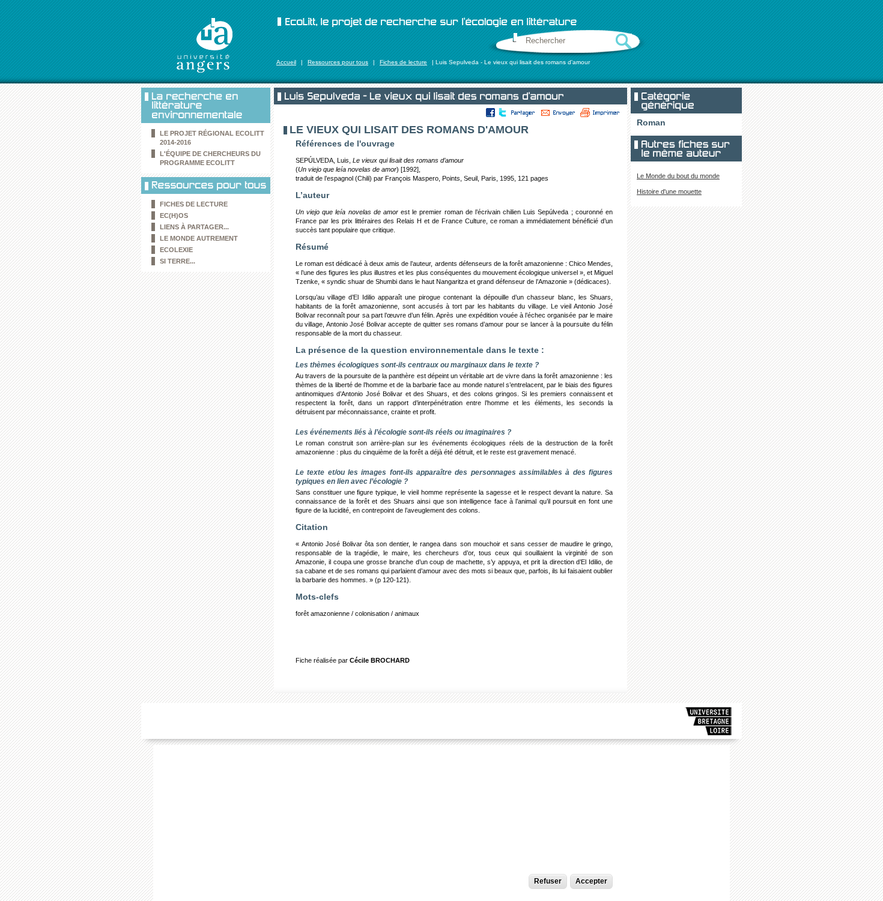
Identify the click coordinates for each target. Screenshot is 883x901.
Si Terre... (177, 261)
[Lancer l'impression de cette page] (600, 112)
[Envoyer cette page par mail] (558, 112)
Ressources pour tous (338, 62)
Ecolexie (176, 249)
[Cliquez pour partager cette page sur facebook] (490, 112)
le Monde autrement (199, 238)
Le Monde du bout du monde (678, 175)
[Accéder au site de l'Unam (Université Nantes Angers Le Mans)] (709, 723)
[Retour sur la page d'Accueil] (204, 45)
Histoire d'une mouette (669, 191)
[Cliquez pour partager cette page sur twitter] (501, 112)
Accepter (591, 881)
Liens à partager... (194, 227)
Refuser (548, 881)
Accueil (286, 62)
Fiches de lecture (403, 62)
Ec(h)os (174, 215)
